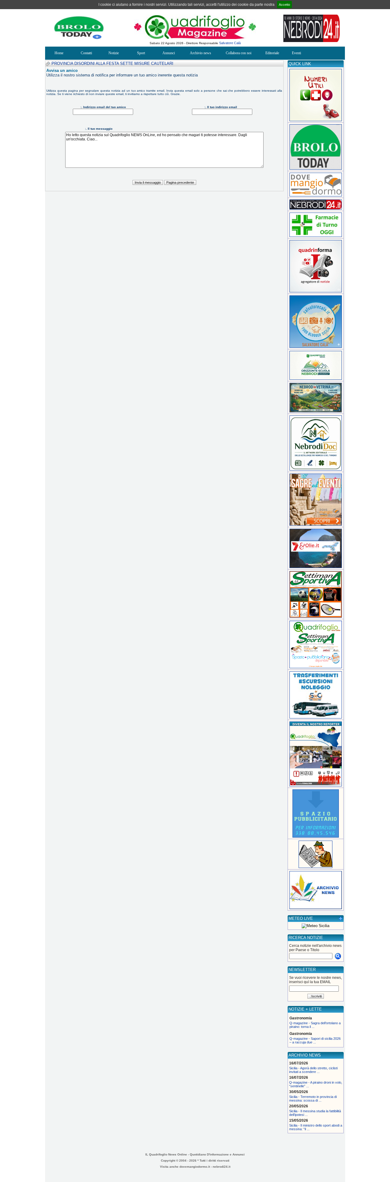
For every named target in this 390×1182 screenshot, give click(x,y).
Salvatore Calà (230, 43)
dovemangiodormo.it (194, 1166)
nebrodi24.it (221, 1166)
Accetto (284, 4)
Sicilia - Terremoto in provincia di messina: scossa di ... (313, 1098)
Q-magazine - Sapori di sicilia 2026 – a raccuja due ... (315, 1040)
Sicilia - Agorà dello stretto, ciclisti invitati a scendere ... (313, 1070)
